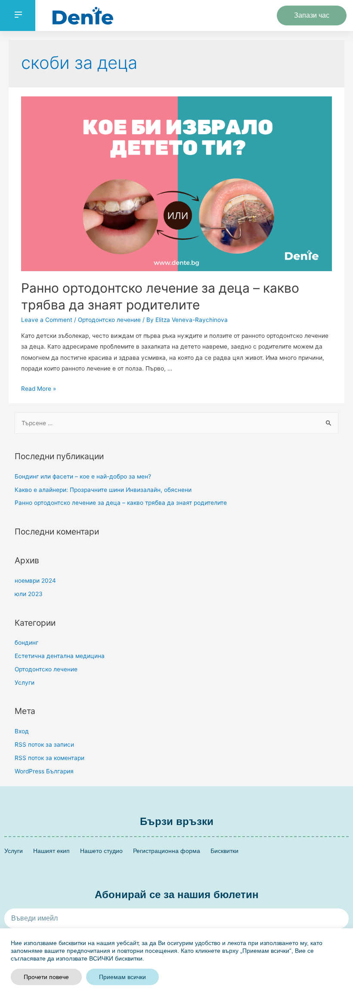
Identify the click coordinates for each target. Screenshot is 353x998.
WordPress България (44, 771)
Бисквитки (224, 850)
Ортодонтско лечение (109, 319)
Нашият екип (51, 850)
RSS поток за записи (44, 744)
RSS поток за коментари (49, 757)
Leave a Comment (46, 319)
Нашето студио (101, 850)
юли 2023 (29, 593)
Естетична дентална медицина (60, 655)
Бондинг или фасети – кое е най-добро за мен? (83, 476)
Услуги (24, 682)
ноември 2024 (35, 580)
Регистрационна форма (166, 850)
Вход (22, 731)
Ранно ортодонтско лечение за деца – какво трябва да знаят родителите (121, 502)
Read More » (38, 388)
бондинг (26, 642)
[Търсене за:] (177, 423)
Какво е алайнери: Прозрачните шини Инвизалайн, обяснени (103, 489)
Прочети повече (46, 976)
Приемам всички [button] (122, 976)
